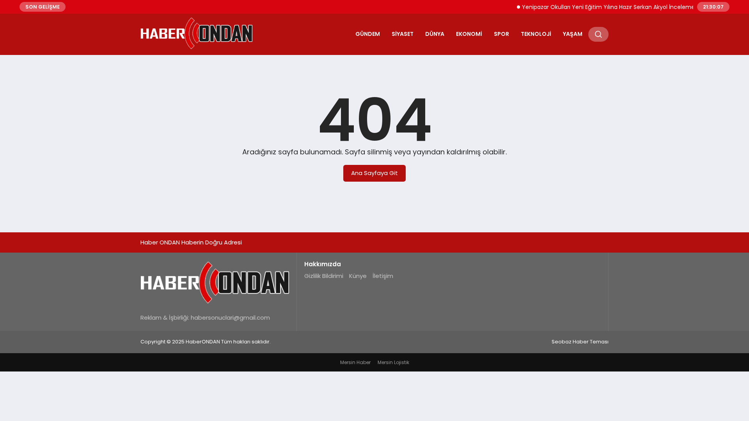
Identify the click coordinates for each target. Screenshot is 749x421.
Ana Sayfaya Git (374, 173)
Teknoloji (536, 34)
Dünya (434, 34)
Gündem (367, 34)
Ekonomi (469, 34)
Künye (358, 276)
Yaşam (572, 34)
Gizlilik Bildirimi (323, 276)
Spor (501, 34)
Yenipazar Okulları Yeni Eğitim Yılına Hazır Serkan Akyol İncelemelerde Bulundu (621, 7)
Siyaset (403, 34)
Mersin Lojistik (393, 362)
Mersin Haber (355, 362)
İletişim (383, 276)
